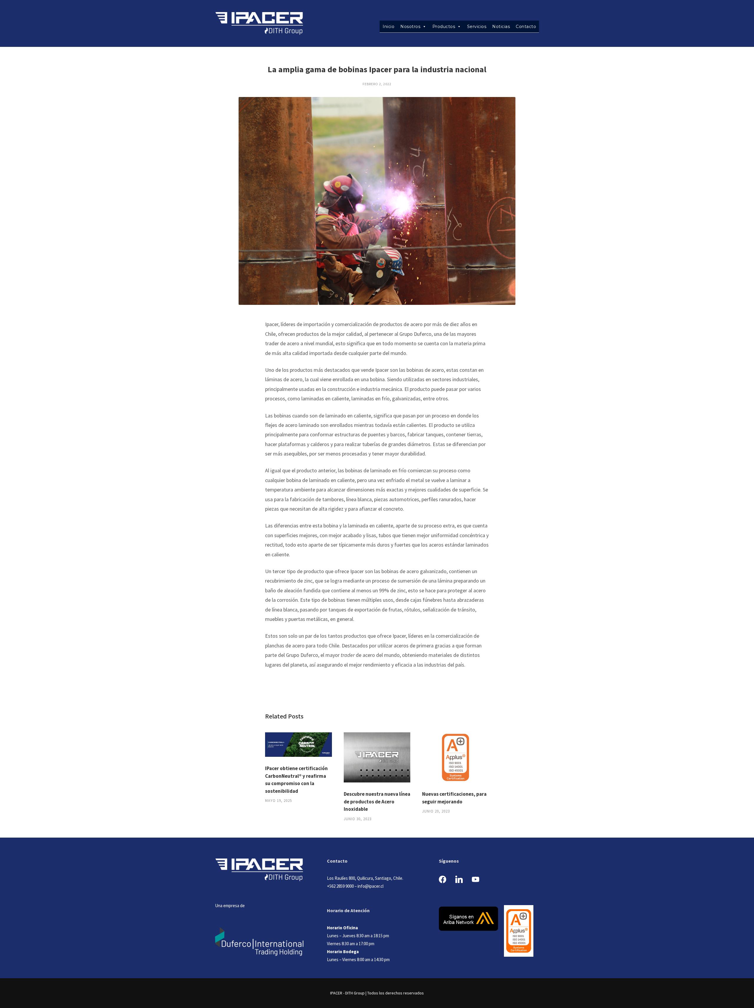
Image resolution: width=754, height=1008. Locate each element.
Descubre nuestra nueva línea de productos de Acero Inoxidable (377, 801)
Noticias (501, 26)
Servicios (477, 26)
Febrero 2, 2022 (377, 84)
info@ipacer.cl (370, 886)
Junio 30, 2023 (357, 818)
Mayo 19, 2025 (278, 800)
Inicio (388, 26)
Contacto (526, 26)
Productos (443, 26)
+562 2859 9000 (340, 886)
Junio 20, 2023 (436, 811)
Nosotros (410, 26)
